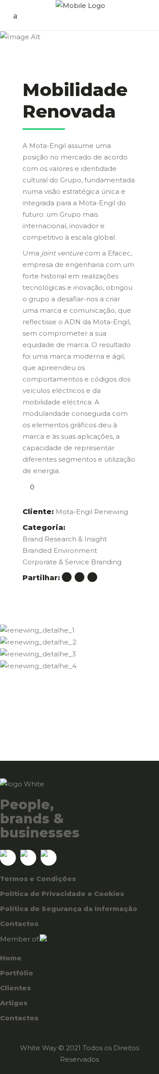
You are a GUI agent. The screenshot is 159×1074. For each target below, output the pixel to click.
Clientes (15, 988)
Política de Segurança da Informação (68, 908)
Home (11, 958)
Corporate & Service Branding (72, 562)
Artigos (13, 1003)
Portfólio (16, 973)
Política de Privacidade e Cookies (62, 893)
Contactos (19, 923)
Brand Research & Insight (65, 539)
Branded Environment (60, 550)
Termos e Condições (38, 878)
